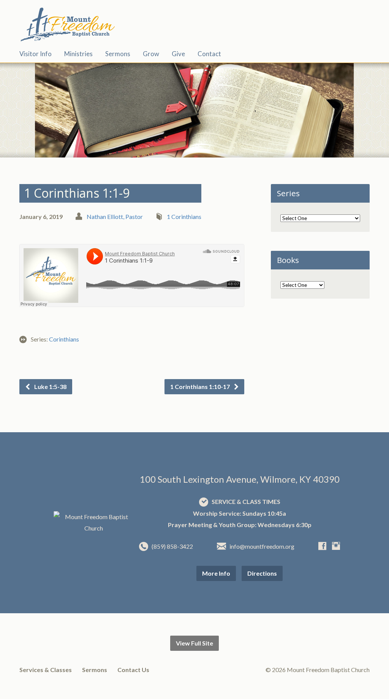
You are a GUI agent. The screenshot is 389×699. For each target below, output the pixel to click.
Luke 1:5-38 (49, 386)
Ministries (78, 54)
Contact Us (133, 669)
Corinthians (64, 339)
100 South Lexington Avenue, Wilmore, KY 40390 (240, 479)
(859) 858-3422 (172, 546)
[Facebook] (322, 546)
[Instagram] (336, 546)
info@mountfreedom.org (261, 546)
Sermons (117, 54)
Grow (151, 54)
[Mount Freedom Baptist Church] (94, 528)
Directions (262, 573)
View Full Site (194, 643)
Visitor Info (35, 54)
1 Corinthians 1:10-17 (200, 386)
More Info (216, 573)
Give (178, 54)
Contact (209, 54)
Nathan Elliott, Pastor (115, 216)
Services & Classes (45, 669)
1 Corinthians (184, 216)
